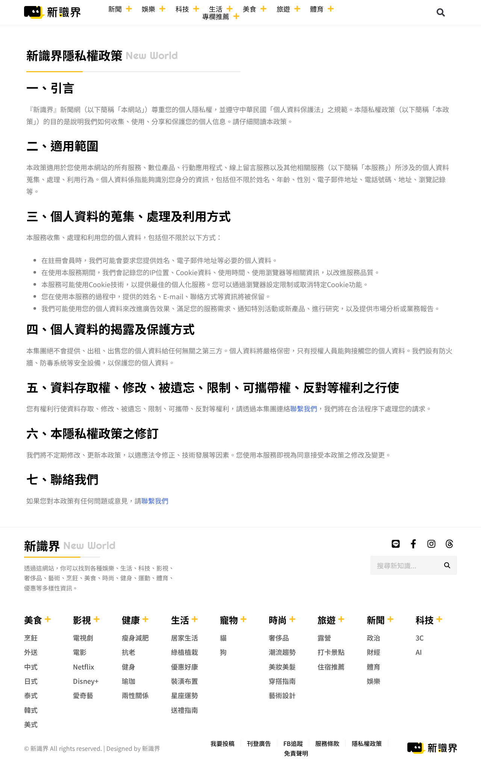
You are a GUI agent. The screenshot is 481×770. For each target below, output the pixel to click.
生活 (215, 8)
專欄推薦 (215, 16)
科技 (182, 8)
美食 (249, 8)
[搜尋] (447, 565)
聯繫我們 (303, 408)
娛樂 (148, 8)
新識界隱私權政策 (74, 55)
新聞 (115, 8)
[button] (440, 12)
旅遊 (283, 8)
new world (152, 55)
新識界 (42, 545)
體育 (317, 8)
